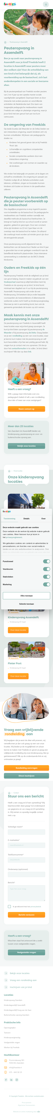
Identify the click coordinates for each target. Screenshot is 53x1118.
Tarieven (7, 1033)
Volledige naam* (15, 826)
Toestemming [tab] (9, 519)
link (29, 352)
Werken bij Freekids (11, 1048)
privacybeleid (36, 906)
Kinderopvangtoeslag (12, 1038)
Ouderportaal (10, 282)
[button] (46, 4)
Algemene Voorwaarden (26, 1105)
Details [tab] (27, 519)
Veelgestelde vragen (12, 1043)
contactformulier (19, 349)
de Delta (32, 333)
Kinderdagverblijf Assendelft (14, 1005)
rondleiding (17, 336)
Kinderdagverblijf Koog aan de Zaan (17, 1010)
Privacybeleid (26, 1103)
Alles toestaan (26, 596)
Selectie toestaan (26, 604)
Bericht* (11, 882)
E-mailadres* (14, 840)
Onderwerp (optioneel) (18, 869)
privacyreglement (14, 537)
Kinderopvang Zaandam (13, 1000)
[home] (22, 5)
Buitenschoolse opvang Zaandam (16, 1015)
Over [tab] (43, 519)
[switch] (46, 569)
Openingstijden (10, 1028)
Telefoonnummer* (16, 854)
